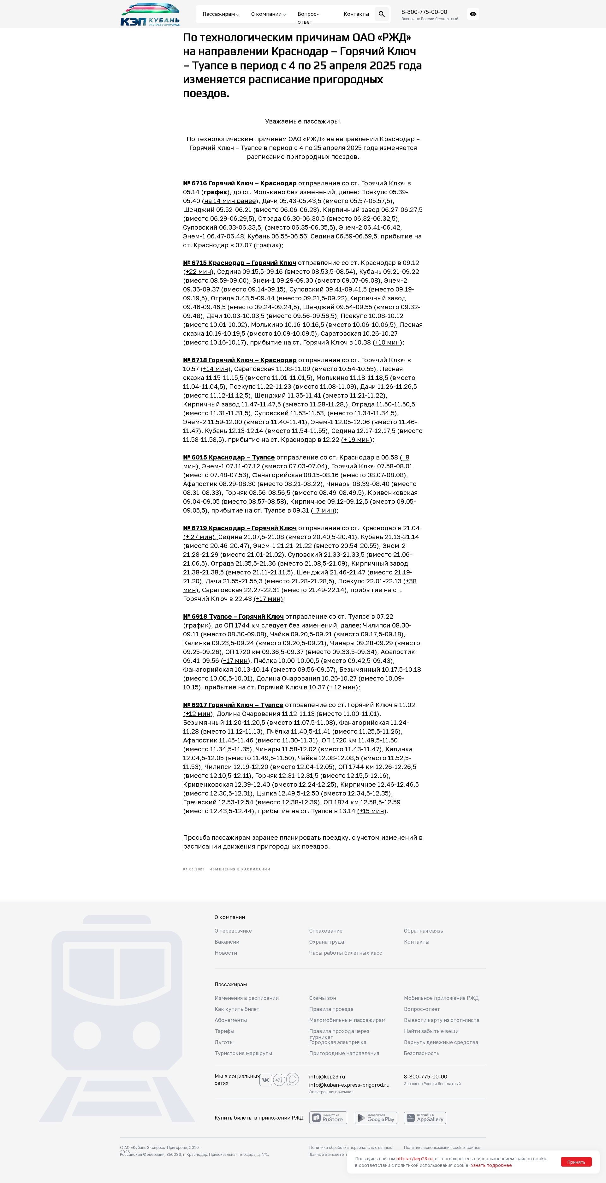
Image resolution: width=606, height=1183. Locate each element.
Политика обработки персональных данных (350, 1147)
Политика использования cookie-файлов (442, 1147)
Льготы (224, 1042)
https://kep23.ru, (415, 1158)
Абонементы (231, 1020)
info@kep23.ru (327, 1076)
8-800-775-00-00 (424, 11)
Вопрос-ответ (422, 1009)
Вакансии (227, 942)
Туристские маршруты (243, 1053)
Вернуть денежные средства (441, 1042)
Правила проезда (331, 1009)
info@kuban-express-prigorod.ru (349, 1085)
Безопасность (421, 1053)
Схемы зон (322, 998)
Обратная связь (423, 931)
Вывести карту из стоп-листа (441, 1020)
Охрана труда (326, 942)
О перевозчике (233, 931)
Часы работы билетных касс (345, 953)
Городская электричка (337, 1042)
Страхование (325, 931)
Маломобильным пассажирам (347, 1020)
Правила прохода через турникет (339, 1034)
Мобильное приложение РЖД (441, 998)
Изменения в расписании (247, 998)
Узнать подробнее (491, 1165)
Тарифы (225, 1031)
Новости (226, 953)
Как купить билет (237, 1009)
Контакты (417, 942)
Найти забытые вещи (431, 1031)
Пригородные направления (344, 1053)
